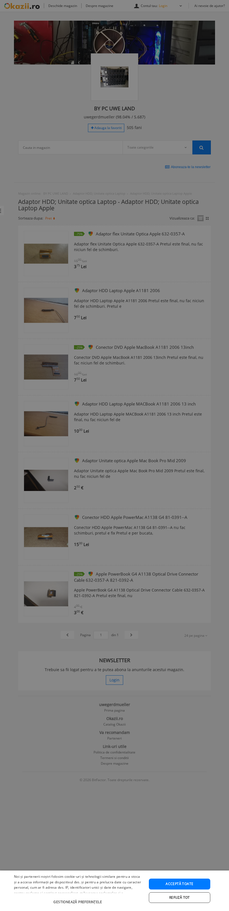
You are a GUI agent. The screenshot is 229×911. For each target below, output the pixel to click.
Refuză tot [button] (179, 897)
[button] (78, 899)
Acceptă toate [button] (179, 883)
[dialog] (114, 891)
